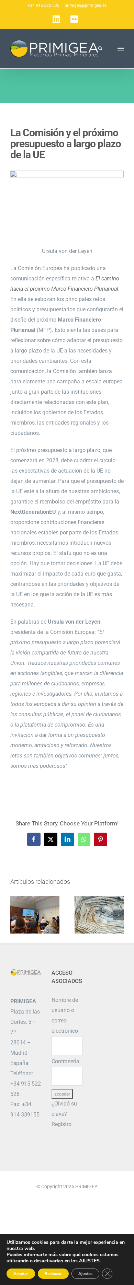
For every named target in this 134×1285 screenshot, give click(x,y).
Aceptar (20, 1273)
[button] (15, 915)
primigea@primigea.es (86, 5)
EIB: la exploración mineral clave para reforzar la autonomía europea (99, 915)
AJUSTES (89, 1261)
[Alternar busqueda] (100, 48)
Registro (61, 1124)
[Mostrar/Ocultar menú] (121, 48)
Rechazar (53, 1273)
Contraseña (65, 1061)
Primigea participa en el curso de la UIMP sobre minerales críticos (35, 915)
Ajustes (85, 1273)
